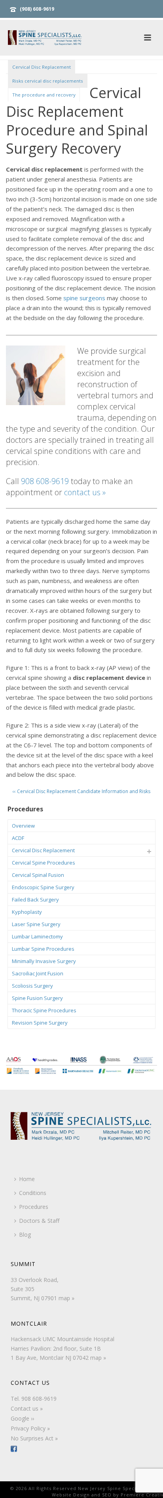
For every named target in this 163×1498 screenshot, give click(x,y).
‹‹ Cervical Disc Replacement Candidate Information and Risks (81, 791)
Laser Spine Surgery (36, 924)
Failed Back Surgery (35, 899)
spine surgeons (84, 298)
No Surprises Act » (34, 1438)
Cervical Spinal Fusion (38, 874)
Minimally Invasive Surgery (44, 961)
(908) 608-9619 (37, 9)
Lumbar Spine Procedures (43, 948)
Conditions (32, 1193)
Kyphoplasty (27, 911)
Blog (25, 1234)
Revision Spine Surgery (40, 1022)
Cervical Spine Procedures (43, 862)
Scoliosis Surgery (32, 985)
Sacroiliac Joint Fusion (37, 973)
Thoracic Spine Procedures (44, 1010)
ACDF (18, 838)
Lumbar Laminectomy (37, 936)
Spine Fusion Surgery (37, 998)
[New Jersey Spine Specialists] (51, 38)
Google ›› (22, 1418)
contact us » (85, 492)
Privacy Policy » (30, 1428)
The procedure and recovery (44, 95)
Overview (23, 825)
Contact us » (27, 1408)
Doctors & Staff (39, 1220)
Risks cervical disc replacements (47, 81)
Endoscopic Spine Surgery (43, 887)
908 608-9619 (45, 481)
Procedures (33, 1206)
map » (66, 1298)
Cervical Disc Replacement (41, 67)
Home (27, 1179)
